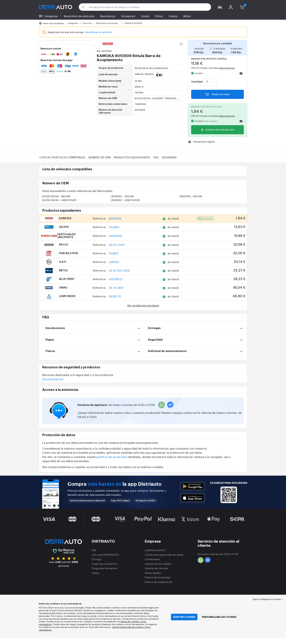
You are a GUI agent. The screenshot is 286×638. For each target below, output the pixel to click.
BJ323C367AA (56, 196)
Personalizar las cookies (219, 617)
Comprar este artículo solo (220, 130)
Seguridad (169, 157)
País (94, 550)
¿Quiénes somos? (155, 550)
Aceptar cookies (184, 617)
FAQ (155, 157)
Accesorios (128, 16)
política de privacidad (112, 457)
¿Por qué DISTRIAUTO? (105, 554)
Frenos (173, 16)
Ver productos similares (143, 305)
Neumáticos (107, 16)
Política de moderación (158, 582)
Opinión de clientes (156, 568)
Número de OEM (100, 157)
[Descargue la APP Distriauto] (192, 486)
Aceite (145, 16)
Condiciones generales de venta (164, 554)
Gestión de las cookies (158, 563)
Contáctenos (152, 559)
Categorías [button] (51, 16)
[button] (219, 7)
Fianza (95, 573)
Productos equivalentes (132, 157)
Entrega (96, 559)
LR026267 (122, 196)
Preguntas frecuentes (104, 568)
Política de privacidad (158, 577)
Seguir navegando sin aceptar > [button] (268, 599)
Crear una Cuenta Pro (104, 563)
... (178, 98)
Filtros (159, 16)
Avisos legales (153, 573)
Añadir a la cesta (220, 94)
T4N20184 (190, 196)
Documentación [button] (52, 379)
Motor (187, 16)
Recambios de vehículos (79, 16)
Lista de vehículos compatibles (62, 157)
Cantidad (197, 82)
